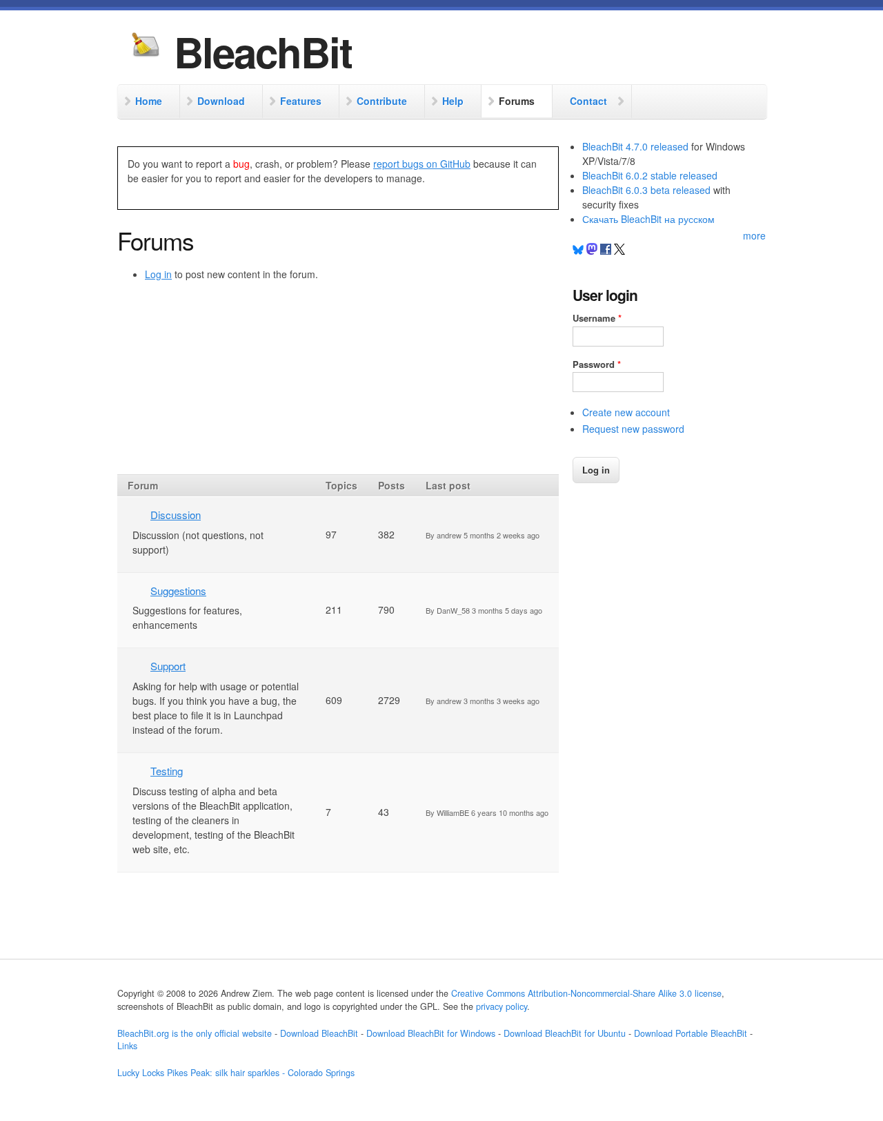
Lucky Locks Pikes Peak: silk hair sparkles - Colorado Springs (236, 1072)
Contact (588, 101)
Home (148, 101)
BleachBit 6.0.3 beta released (646, 190)
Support (168, 666)
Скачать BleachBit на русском (648, 219)
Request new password (633, 429)
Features (300, 101)
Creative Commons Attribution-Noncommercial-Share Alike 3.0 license (586, 993)
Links (127, 1046)
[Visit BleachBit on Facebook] (607, 250)
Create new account (626, 412)
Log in (158, 274)
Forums (517, 101)
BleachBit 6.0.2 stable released (649, 175)
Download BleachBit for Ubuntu (565, 1033)
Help (453, 101)
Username (597, 317)
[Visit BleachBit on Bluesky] (578, 250)
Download (221, 101)
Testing (166, 770)
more (754, 235)
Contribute (382, 101)
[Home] (145, 46)
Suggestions (178, 590)
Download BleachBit (319, 1033)
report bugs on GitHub (421, 163)
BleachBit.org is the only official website (194, 1033)
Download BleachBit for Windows (430, 1033)
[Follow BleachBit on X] (619, 250)
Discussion (175, 514)
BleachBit (263, 51)
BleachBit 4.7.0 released (635, 146)
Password (597, 364)
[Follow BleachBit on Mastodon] (591, 250)
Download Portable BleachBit (690, 1033)
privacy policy (501, 1006)
